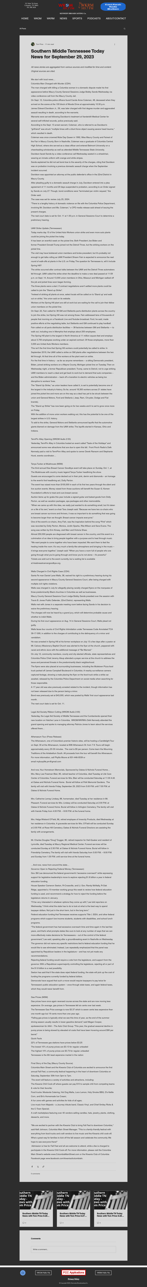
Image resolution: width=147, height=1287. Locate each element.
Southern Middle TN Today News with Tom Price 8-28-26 (35, 1214)
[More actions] (114, 44)
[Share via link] (43, 1167)
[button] (124, 28)
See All (124, 1186)
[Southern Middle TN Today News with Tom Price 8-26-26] (110, 1200)
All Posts (23, 29)
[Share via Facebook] (32, 1167)
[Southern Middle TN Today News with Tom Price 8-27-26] (73, 1200)
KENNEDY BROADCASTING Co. (73, 13)
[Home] (22, 1273)
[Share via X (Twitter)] (38, 1167)
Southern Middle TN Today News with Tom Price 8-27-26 (72, 1214)
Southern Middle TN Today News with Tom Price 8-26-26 (110, 1214)
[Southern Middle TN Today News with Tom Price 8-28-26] (36, 1200)
